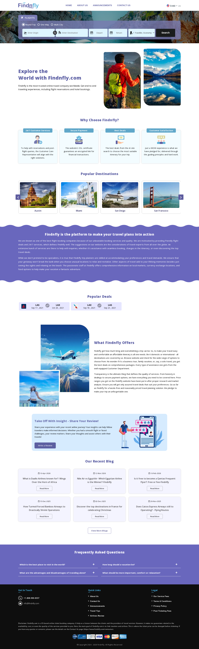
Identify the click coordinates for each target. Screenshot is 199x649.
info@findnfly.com (31, 603)
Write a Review (45, 445)
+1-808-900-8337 (31, 598)
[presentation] (18, 197)
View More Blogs (99, 530)
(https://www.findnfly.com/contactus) (98, 629)
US (179, 6)
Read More (44, 488)
